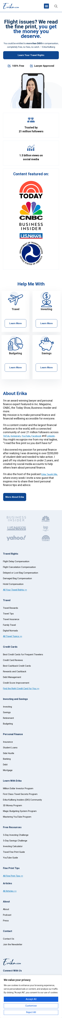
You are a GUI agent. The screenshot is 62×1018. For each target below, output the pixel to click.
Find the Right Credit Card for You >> (21, 688)
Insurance (8, 742)
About (6, 909)
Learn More (15, 323)
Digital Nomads (10, 630)
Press (6, 920)
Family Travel (9, 625)
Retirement (8, 718)
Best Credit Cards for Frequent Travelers (23, 654)
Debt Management (12, 677)
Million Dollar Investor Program (18, 788)
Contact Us (8, 938)
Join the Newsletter (12, 944)
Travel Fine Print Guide (14, 852)
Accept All (31, 999)
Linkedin (51, 436)
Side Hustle (8, 753)
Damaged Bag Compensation (17, 578)
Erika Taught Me (49, 474)
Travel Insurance (11, 619)
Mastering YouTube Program (17, 816)
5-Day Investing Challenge (15, 835)
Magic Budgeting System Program (20, 811)
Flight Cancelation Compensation (19, 567)
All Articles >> (10, 891)
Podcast (7, 915)
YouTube (26, 436)
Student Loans (10, 747)
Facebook (36, 436)
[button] (46, 6)
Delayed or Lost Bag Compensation (20, 572)
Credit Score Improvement (16, 683)
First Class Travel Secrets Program (20, 794)
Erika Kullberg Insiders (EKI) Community (22, 799)
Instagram (16, 436)
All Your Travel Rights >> (15, 589)
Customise (31, 1005)
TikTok (6, 436)
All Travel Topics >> (12, 636)
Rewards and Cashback (14, 671)
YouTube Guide (10, 857)
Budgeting (8, 723)
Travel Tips (8, 613)
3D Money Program (12, 805)
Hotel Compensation (13, 584)
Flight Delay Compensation (16, 561)
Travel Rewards (10, 608)
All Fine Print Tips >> (13, 876)
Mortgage (7, 770)
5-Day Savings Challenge (15, 840)
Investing (7, 706)
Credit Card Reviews (13, 660)
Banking (7, 759)
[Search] (55, 6)
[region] (31, 996)
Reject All (31, 1012)
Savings (7, 712)
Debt (5, 764)
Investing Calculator (13, 846)
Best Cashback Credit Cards (17, 665)
